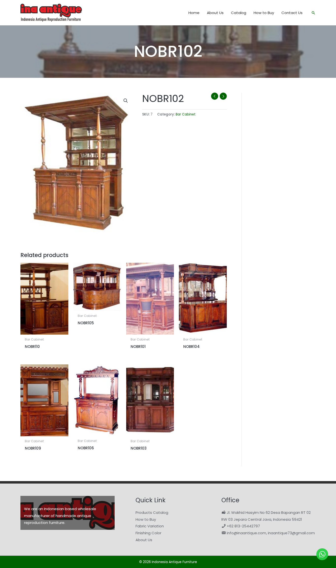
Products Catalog (152, 512)
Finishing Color (148, 533)
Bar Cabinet (186, 114)
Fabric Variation (150, 526)
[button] (313, 13)
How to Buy (146, 519)
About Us (144, 539)
